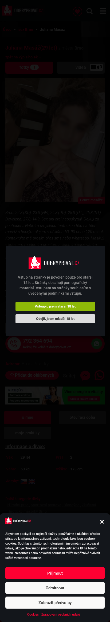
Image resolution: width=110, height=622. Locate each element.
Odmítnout (55, 588)
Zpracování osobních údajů (60, 614)
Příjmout (55, 573)
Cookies (33, 614)
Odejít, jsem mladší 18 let (55, 319)
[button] (102, 521)
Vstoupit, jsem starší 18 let (55, 306)
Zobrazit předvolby (55, 602)
